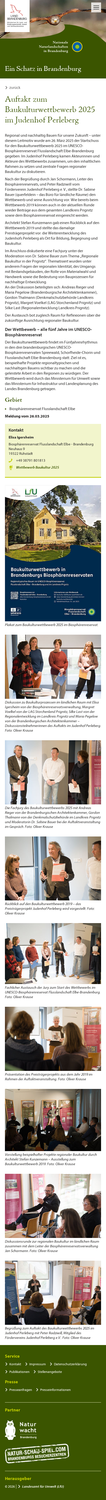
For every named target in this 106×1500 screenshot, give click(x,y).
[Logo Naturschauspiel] (37, 1453)
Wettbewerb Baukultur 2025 (37, 467)
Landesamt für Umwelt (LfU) (43, 1486)
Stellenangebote (50, 1372)
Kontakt (15, 1364)
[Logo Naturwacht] (21, 1430)
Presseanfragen (20, 1390)
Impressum (37, 1364)
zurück (14, 87)
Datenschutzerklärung (70, 1364)
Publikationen (19, 1372)
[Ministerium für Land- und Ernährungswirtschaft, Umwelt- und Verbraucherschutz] (17, 16)
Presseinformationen (55, 1390)
